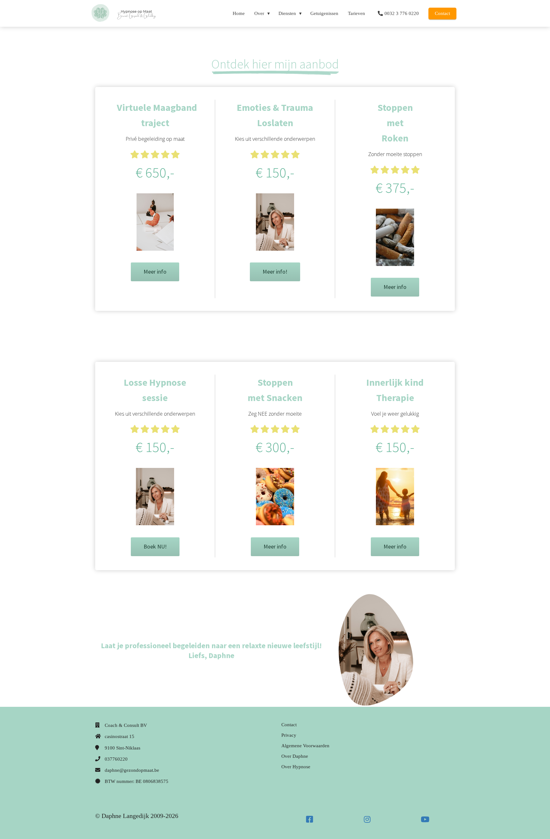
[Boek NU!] (155, 554)
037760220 (116, 759)
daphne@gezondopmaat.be (132, 770)
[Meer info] (155, 279)
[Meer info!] (275, 279)
